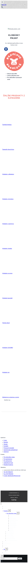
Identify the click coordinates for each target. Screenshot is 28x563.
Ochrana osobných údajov (14, 495)
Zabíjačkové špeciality (12, 540)
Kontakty (6, 446)
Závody (6, 444)
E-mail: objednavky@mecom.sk (12, 475)
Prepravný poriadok (9, 448)
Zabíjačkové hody (8, 462)
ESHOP (5, 552)
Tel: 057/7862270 (8, 472)
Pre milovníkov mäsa (9, 457)
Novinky (6, 442)
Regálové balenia (8, 464)
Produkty (6, 510)
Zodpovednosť (7, 543)
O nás (5, 440)
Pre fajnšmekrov (8, 459)
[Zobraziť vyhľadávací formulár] (2, 7)
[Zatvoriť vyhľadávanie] (2, 556)
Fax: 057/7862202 (8, 474)
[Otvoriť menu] (2, 2)
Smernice (6, 451)
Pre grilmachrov (8, 461)
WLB (16, 497)
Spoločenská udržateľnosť (11, 450)
